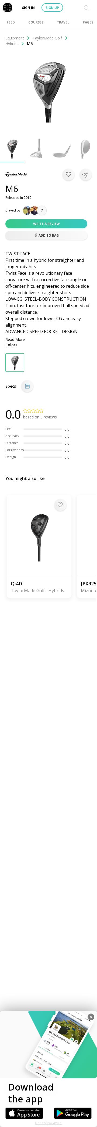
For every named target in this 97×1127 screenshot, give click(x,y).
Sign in (28, 7)
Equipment (14, 38)
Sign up (52, 7)
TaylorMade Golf (47, 38)
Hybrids (11, 43)
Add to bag (49, 235)
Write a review (46, 224)
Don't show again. (48, 1123)
